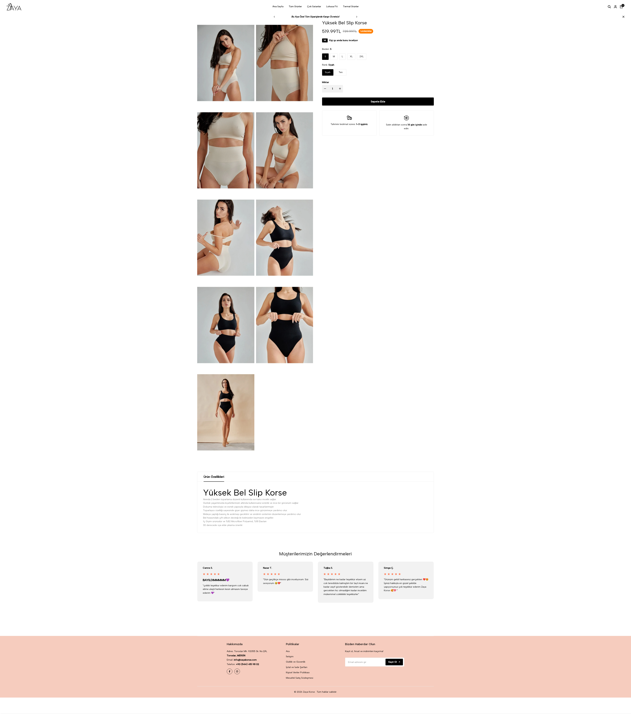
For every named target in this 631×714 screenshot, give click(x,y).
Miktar (325, 82)
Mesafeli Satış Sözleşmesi (299, 678)
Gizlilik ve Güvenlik (295, 661)
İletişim (289, 656)
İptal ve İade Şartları (296, 667)
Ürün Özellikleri (214, 477)
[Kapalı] (622, 16)
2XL (362, 56)
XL (351, 56)
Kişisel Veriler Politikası (298, 672)
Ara (288, 651)
